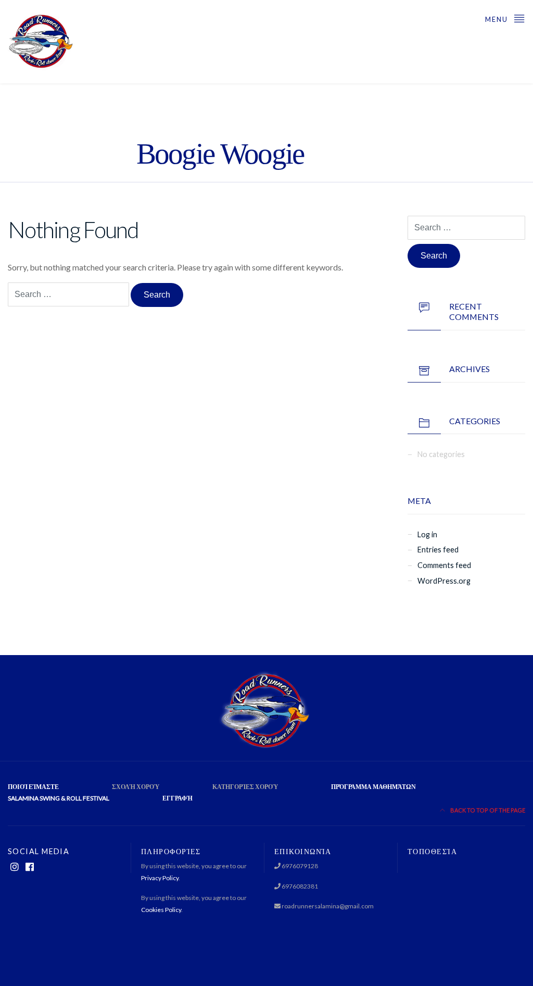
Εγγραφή (177, 798)
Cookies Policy (161, 910)
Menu (497, 19)
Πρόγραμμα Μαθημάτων (373, 787)
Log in (427, 534)
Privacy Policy (160, 878)
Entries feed (438, 549)
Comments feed (444, 565)
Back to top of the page (487, 810)
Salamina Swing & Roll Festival (58, 798)
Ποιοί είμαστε (33, 787)
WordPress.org (444, 580)
